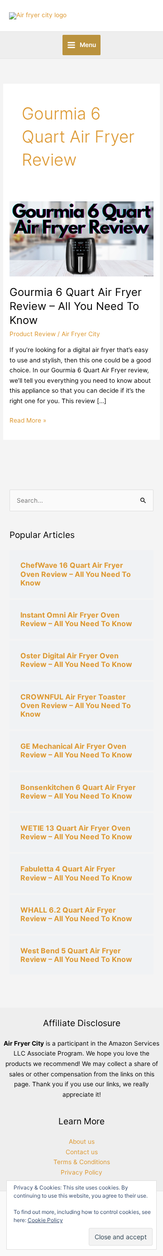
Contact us (82, 1152)
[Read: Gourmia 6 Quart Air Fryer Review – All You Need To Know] (81, 238)
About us (82, 1141)
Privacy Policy (81, 1172)
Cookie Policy (45, 1220)
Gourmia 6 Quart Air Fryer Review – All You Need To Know (76, 306)
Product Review (33, 334)
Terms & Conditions (81, 1162)
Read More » (28, 419)
